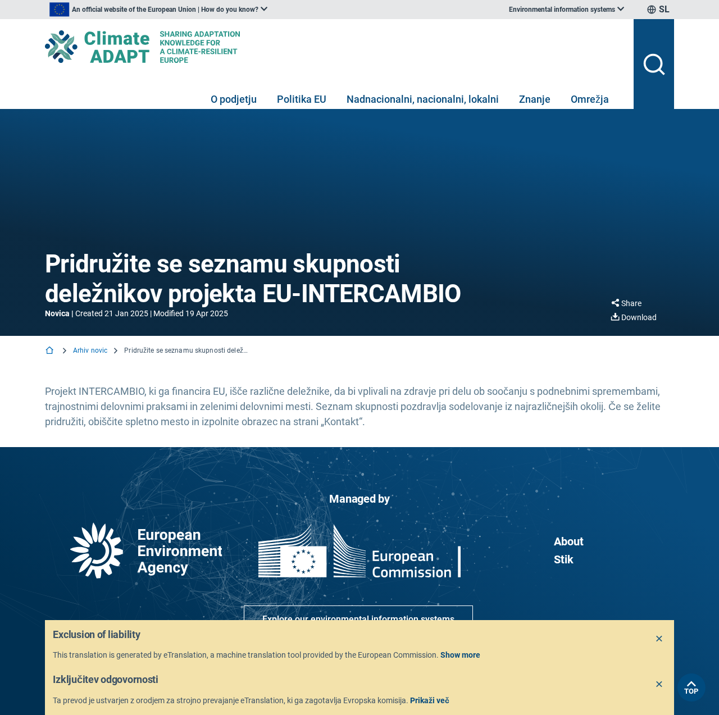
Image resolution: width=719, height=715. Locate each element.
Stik (564, 559)
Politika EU (301, 99)
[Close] (659, 639)
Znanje (534, 99)
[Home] (50, 351)
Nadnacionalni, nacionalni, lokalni (423, 99)
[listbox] (158, 9)
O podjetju (234, 99)
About (569, 541)
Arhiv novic (90, 350)
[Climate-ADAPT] (335, 46)
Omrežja (590, 99)
